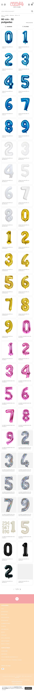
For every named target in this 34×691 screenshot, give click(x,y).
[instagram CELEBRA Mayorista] (17, 598)
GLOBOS (6, 15)
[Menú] (2, 4)
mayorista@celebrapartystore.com (9, 657)
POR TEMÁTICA (5, 617)
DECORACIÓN (4, 629)
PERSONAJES (4, 620)
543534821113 (4, 651)
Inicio (2, 15)
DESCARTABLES (5, 641)
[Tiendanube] (17, 684)
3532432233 (4, 654)
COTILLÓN (4, 635)
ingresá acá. (27, 679)
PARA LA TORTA (5, 643)
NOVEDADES (4, 611)
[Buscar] (32, 11)
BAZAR (3, 632)
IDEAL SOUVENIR (5, 638)
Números (12, 15)
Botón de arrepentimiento (17, 681)
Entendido (28, 688)
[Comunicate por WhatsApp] (4, 4)
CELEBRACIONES (5, 623)
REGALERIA (4, 614)
